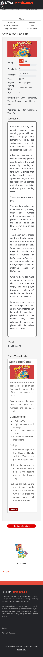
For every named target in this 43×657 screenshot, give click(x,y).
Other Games (32, 29)
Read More (14, 509)
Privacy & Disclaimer (9, 633)
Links (32, 25)
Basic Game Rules (11, 25)
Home (4, 10)
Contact (4, 628)
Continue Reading (21, 526)
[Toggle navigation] (40, 3)
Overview (11, 22)
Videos (32, 22)
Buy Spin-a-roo (11, 29)
